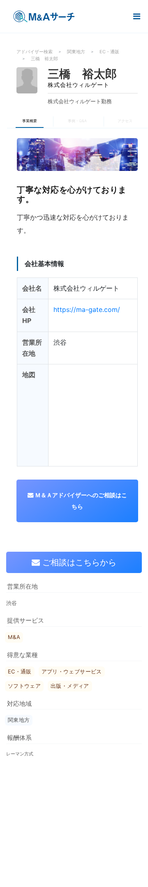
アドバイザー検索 (34, 52)
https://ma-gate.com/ (86, 309)
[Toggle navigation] (136, 17)
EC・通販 (109, 52)
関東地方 (76, 52)
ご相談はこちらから (78, 562)
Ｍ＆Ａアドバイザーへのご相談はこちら (80, 500)
